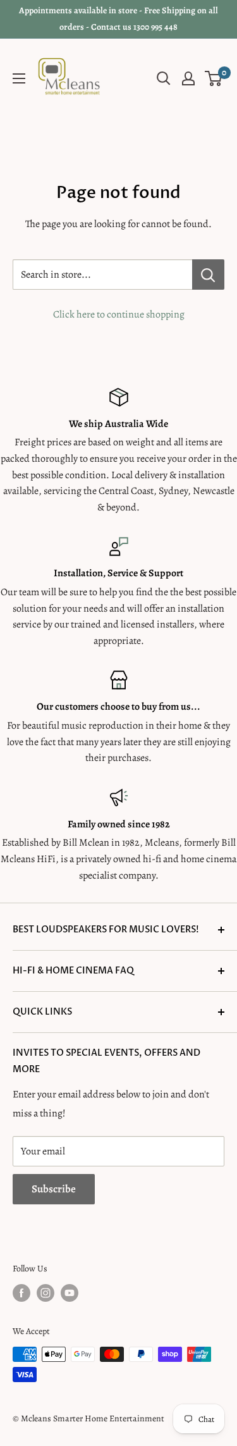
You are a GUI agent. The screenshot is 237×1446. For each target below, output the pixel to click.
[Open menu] (19, 78)
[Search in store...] (208, 274)
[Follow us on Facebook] (21, 1293)
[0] (214, 78)
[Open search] (164, 78)
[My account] (188, 78)
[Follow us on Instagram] (45, 1293)
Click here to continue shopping (119, 314)
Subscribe (54, 1189)
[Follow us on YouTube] (69, 1293)
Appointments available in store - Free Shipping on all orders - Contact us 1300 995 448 (118, 18)
